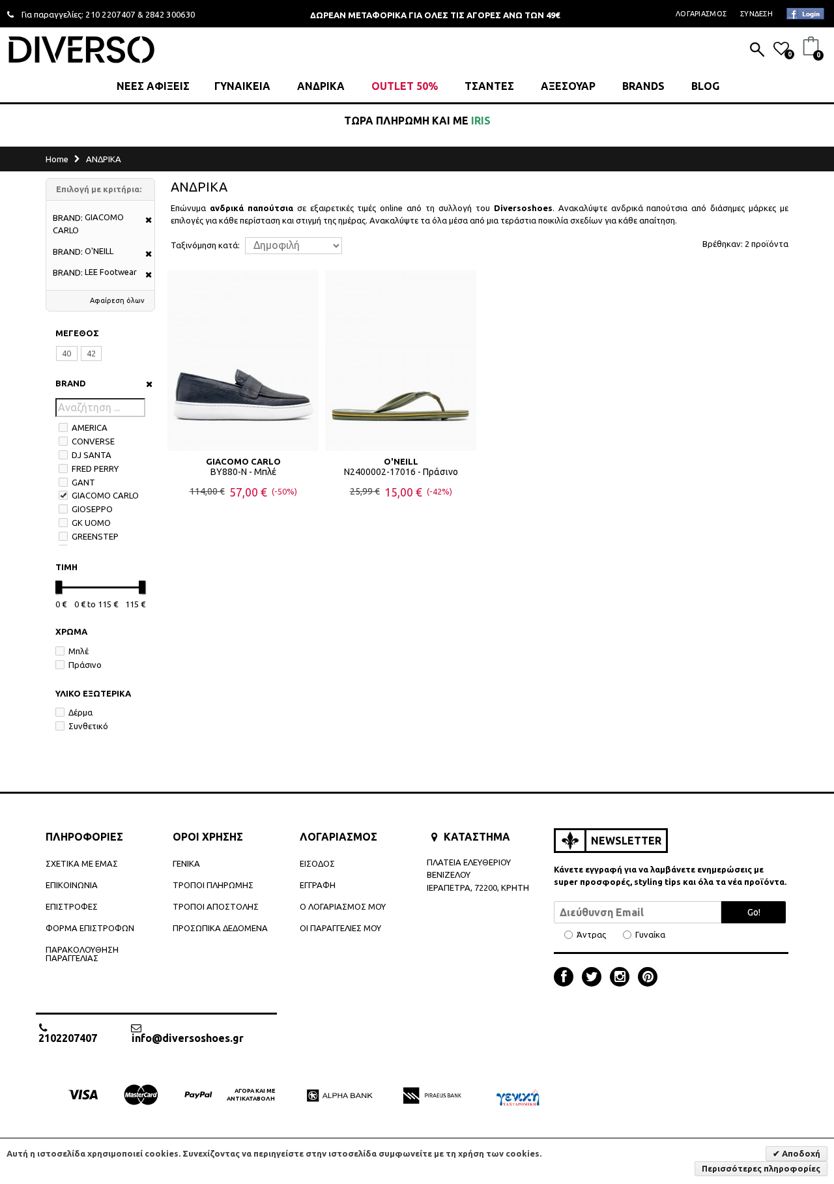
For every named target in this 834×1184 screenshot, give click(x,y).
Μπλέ (78, 651)
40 (66, 353)
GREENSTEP (95, 536)
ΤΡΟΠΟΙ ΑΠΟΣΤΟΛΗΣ (216, 906)
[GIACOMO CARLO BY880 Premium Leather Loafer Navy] (243, 360)
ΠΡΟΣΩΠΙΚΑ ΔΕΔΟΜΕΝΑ (220, 927)
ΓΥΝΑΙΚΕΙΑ (242, 86)
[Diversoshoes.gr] (81, 49)
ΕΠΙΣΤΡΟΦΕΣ (72, 906)
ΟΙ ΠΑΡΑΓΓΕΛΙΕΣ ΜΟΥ (340, 927)
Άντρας (591, 935)
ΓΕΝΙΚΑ (186, 863)
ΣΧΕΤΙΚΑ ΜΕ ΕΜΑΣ (82, 863)
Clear (144, 384)
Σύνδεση (756, 14)
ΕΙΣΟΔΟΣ (317, 863)
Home (57, 159)
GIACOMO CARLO (105, 495)
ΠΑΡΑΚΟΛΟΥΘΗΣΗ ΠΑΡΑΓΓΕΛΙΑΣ (82, 953)
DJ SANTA (91, 454)
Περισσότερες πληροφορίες (761, 1168)
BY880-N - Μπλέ (243, 472)
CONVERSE (93, 441)
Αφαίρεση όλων (117, 300)
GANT (83, 482)
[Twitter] (595, 978)
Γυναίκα (650, 935)
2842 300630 (170, 14)
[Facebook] (567, 978)
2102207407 (67, 1037)
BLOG (705, 86)
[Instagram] (623, 978)
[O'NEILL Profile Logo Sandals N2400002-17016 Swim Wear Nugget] (400, 360)
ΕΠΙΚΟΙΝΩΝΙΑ (72, 884)
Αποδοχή (800, 1153)
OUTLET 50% (404, 86)
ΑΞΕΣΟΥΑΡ (568, 86)
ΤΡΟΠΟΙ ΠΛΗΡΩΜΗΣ (213, 884)
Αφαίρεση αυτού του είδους (144, 220)
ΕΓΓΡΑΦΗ (318, 884)
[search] (757, 51)
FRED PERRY (95, 468)
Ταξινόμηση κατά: (205, 245)
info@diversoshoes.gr (188, 1037)
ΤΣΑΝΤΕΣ (489, 86)
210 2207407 (110, 14)
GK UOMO (91, 522)
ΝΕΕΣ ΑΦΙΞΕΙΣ (153, 86)
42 (91, 353)
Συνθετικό (88, 725)
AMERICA (90, 427)
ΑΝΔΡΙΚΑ (321, 86)
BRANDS (643, 86)
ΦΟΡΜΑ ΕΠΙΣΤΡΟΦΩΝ (90, 927)
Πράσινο (85, 664)
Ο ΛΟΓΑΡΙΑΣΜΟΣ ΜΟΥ (343, 906)
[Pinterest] (647, 978)
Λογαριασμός (701, 14)
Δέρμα (80, 712)
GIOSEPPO (92, 508)
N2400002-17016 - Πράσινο (401, 472)
